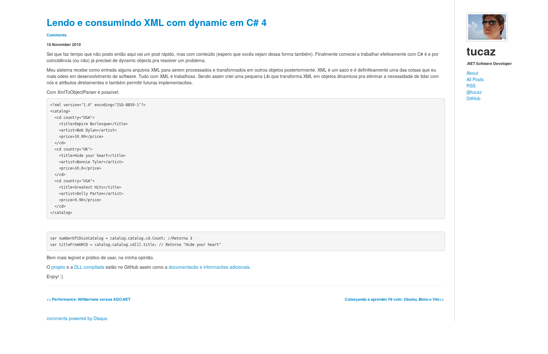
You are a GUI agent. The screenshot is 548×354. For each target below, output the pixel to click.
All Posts (475, 79)
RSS (470, 85)
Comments (57, 35)
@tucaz (474, 92)
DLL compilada (89, 267)
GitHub (473, 98)
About (472, 73)
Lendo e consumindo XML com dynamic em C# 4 (157, 22)
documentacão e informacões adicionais (209, 267)
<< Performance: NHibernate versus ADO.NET (88, 299)
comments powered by (77, 318)
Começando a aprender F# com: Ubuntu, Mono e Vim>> (395, 299)
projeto (58, 267)
